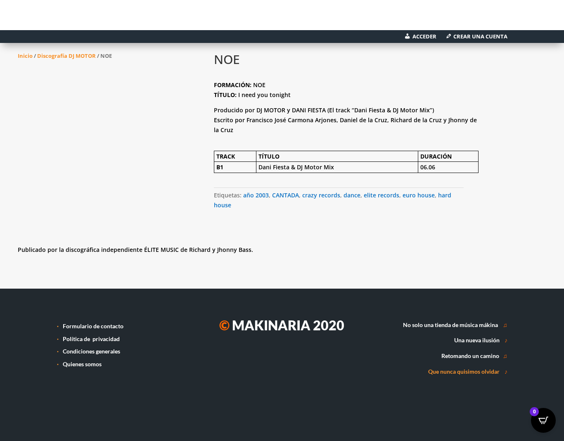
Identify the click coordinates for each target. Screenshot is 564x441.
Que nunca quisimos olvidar (464, 371)
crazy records (321, 195)
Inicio (25, 55)
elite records (381, 195)
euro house (419, 195)
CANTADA (285, 195)
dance (352, 195)
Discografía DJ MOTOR (66, 55)
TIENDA (168, 17)
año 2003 (256, 195)
